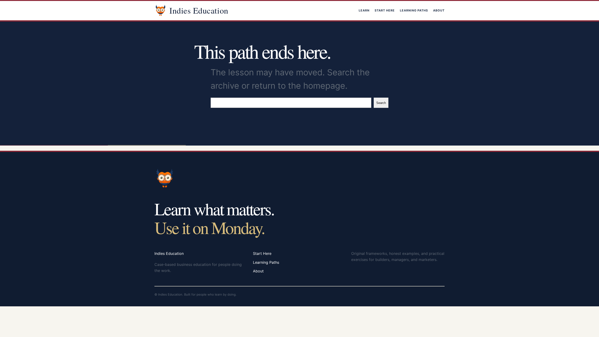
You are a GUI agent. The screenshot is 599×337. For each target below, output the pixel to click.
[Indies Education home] (160, 10)
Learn (364, 10)
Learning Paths (414, 10)
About (439, 10)
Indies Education (198, 10)
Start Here (385, 10)
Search (381, 103)
